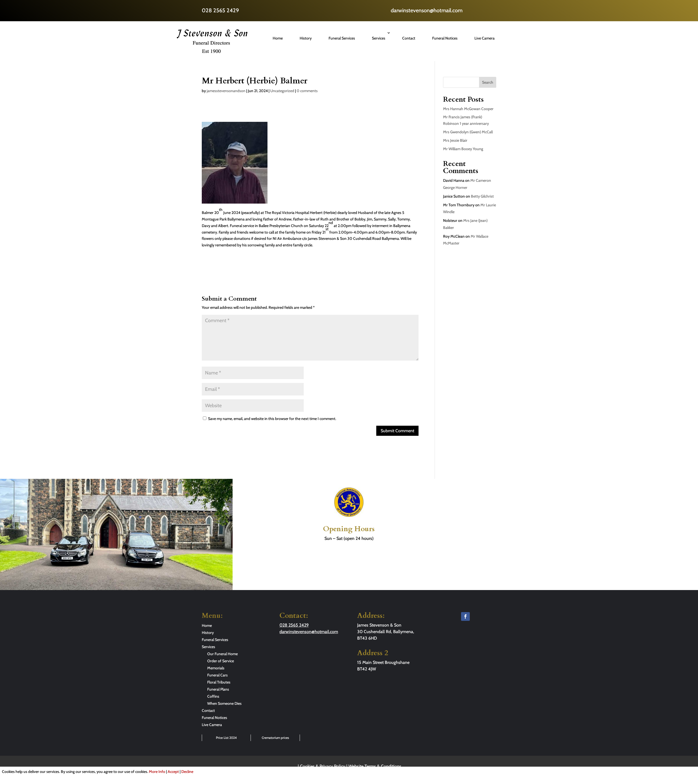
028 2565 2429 (220, 10)
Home (278, 38)
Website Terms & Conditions (374, 766)
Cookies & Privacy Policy (322, 766)
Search (487, 82)
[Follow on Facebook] (465, 616)
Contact (408, 38)
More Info (157, 771)
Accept (173, 771)
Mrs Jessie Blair (455, 140)
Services (378, 38)
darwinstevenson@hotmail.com (426, 10)
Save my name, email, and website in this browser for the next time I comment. (272, 418)
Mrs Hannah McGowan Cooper (468, 108)
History (306, 38)
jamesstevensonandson (226, 90)
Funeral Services (342, 38)
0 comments (307, 90)
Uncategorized (282, 90)
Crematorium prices (275, 738)
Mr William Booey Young (463, 148)
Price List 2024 (226, 738)
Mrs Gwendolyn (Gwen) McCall (468, 131)
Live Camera (484, 38)
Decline (187, 771)
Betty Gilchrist (482, 196)
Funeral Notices (445, 38)
